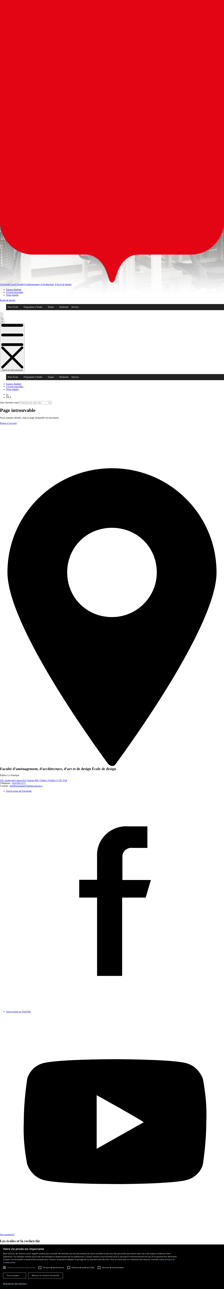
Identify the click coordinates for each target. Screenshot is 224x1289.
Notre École (13, 307)
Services (75, 307)
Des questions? (7, 1234)
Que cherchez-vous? (10, 402)
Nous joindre (12, 295)
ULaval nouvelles (14, 292)
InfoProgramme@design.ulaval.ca (26, 786)
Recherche (64, 307)
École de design (7, 300)
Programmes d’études (33, 307)
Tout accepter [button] (13, 1275)
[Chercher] (1, 315)
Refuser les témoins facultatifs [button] (45, 1275)
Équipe (51, 307)
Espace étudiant (13, 289)
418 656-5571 (19, 783)
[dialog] (112, 1266)
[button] (15, 1283)
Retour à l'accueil (8, 423)
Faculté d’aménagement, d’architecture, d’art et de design (44, 284)
